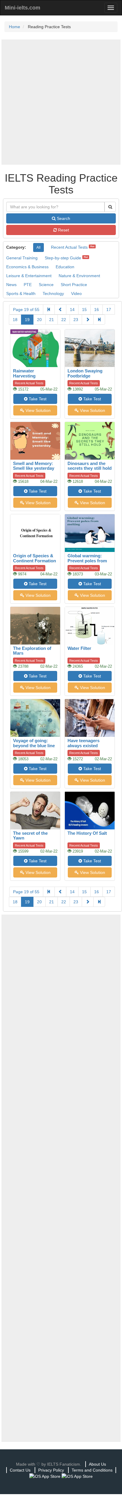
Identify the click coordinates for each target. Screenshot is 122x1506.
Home (14, 26)
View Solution (37, 410)
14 (72, 309)
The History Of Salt (87, 833)
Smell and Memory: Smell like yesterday (33, 466)
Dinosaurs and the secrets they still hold (90, 466)
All (38, 247)
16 (96, 309)
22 (63, 319)
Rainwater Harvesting (24, 373)
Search (63, 218)
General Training (22, 258)
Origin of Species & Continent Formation (34, 558)
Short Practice (74, 284)
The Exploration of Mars (32, 651)
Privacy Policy (51, 1470)
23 (75, 319)
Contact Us (20, 1470)
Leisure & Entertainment (29, 275)
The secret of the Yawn (30, 836)
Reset (63, 230)
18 (15, 319)
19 (27, 319)
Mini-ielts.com (22, 8)
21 (51, 319)
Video (76, 293)
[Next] (88, 320)
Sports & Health (21, 293)
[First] (49, 309)
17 (108, 309)
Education (65, 266)
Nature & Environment (79, 275)
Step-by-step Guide (63, 258)
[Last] (99, 320)
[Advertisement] (61, 102)
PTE (28, 284)
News (11, 284)
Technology (53, 293)
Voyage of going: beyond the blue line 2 (34, 745)
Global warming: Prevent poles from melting (87, 560)
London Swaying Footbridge (85, 373)
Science (46, 284)
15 (84, 309)
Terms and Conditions (92, 1470)
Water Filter (79, 648)
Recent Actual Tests (69, 247)
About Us (97, 1464)
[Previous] (60, 309)
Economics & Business (27, 266)
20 (39, 319)
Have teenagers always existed (83, 743)
